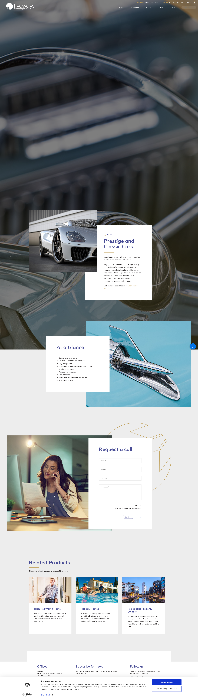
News (173, 7)
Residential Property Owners (139, 610)
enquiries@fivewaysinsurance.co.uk (51, 673)
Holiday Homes (90, 608)
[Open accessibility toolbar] (193, 346)
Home (121, 7)
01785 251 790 (176, 2)
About (148, 7)
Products (135, 7)
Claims (161, 7)
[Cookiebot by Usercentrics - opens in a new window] (27, 695)
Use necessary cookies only (167, 689)
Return (109, 234)
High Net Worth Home (47, 608)
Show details (45, 695)
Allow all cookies (167, 682)
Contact (189, 2)
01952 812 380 (151, 2)
